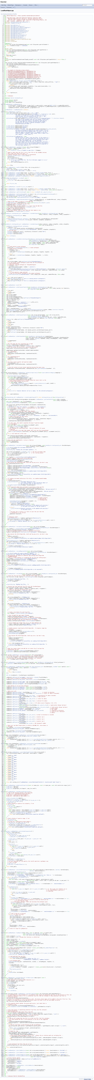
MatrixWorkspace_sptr (25, 466)
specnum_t (32, 199)
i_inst (28, 451)
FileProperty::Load (46, 114)
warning (15, 640)
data (22, 978)
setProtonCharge (41, 194)
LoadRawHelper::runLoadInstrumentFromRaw (19, 526)
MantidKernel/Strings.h (17, 37)
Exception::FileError (16, 150)
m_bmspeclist (9, 799)
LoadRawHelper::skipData (14, 172)
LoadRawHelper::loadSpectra (15, 932)
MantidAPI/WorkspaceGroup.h (18, 29)
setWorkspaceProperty (14, 270)
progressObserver (26, 459)
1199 (2, 1055)
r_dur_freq (31, 695)
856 (2, 743)
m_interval (9, 800)
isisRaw (19, 169)
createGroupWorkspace (20, 247)
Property (8, 319)
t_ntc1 (33, 206)
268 (2, 224)
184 (2, 174)
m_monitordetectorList (15, 375)
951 (2, 831)
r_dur (33, 692)
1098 (2, 977)
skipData (42, 172)
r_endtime (49, 740)
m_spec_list (9, 788)
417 (2, 336)
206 (2, 188)
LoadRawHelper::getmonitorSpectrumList (28, 372)
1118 (2, 993)
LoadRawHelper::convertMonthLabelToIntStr (23, 752)
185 (2, 176)
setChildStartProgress (12, 460)
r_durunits (38, 693)
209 (2, 192)
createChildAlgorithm (20, 457)
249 (2, 213)
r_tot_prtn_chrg (43, 707)
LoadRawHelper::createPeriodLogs (16, 662)
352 (2, 287)
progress (8, 449)
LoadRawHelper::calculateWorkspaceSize (21, 831)
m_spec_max (9, 787)
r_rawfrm (36, 709)
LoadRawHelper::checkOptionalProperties (18, 791)
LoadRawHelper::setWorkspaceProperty (17, 287)
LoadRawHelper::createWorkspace (30, 213)
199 (2, 186)
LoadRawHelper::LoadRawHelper (13, 104)
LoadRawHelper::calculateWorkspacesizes (18, 869)
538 (2, 445)
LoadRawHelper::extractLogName (20, 654)
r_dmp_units (31, 698)
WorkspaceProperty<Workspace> (32, 118)
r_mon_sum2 (31, 719)
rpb (41, 192)
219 (2, 195)
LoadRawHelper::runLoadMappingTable (17, 551)
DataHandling (9, 7)
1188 (2, 1054)
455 (2, 372)
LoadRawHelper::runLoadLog (15, 573)
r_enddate (34, 736)
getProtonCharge (49, 194)
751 (2, 654)
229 (2, 199)
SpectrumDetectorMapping (48, 372)
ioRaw (7, 168)
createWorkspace (21, 251)
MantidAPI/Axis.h (15, 25)
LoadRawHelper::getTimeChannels (44, 399)
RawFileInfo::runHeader (33, 677)
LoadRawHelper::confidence (14, 977)
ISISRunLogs (22, 650)
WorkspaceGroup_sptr (34, 241)
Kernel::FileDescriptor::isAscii (17, 155)
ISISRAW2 (7, 178)
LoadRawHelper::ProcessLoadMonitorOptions (19, 1055)
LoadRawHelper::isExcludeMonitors (17, 1050)
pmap (15, 488)
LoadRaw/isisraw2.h (16, 23)
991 (2, 869)
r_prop (30, 723)
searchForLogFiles (29, 576)
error (12, 390)
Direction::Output (58, 118)
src (13, 7)
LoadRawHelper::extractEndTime (27, 735)
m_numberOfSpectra (11, 202)
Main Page (4, 5)
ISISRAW (55, 666)
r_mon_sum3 (31, 721)
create (26, 219)
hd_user (44, 681)
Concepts (25, 5)
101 (2, 104)
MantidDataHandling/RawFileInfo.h (19, 30)
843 (2, 735)
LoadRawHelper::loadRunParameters (17, 666)
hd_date (30, 744)
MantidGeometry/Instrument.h (18, 32)
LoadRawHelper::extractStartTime (27, 743)
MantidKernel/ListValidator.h (18, 34)
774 (2, 666)
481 (2, 397)
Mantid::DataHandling (16, 98)
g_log (7, 170)
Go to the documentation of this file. (9, 14)
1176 (2, 1050)
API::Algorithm (33, 244)
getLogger (13, 278)
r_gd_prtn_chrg (46, 192)
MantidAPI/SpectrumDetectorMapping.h (20, 27)
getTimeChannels (16, 402)
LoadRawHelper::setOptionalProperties (18, 785)
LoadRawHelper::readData (14, 188)
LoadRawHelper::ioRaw (13, 174)
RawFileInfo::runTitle (32, 679)
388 (2, 314)
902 (2, 785)
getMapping (24, 377)
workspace (25, 218)
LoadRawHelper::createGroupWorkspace (26, 397)
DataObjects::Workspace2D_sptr (13, 213)
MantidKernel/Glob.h (16, 33)
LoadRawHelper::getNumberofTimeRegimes (18, 176)
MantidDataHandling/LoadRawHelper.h (20, 22)
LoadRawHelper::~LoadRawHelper (13, 109)
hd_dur (42, 683)
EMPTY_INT (52, 105)
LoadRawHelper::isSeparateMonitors (17, 1054)
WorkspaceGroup (59, 397)
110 (2, 111)
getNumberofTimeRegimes (26, 944)
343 (2, 285)
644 (2, 551)
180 (2, 173)
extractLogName (30, 620)
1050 (2, 932)
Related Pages (11, 5)
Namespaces (18, 5)
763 (2, 662)
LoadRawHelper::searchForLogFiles (27, 993)
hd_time (48, 748)
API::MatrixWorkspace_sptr (36, 666)
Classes (30, 5)
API (15, 101)
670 (2, 573)
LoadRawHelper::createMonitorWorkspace (18, 239)
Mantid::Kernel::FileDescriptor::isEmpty (21, 605)
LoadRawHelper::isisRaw (17, 178)
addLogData (11, 197)
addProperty (15, 677)
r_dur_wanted (39, 710)
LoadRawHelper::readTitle (14, 167)
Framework (3, 7)
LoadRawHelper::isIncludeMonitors (17, 1052)
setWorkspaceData (13, 961)
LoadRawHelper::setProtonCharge (16, 194)
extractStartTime (20, 730)
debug (18, 278)
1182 (2, 1052)
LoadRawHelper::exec (13, 285)
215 (2, 194)
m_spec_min (9, 786)
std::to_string (22, 196)
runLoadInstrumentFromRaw (14, 484)
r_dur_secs (31, 714)
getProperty (27, 297)
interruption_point (15, 969)
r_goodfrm (36, 708)
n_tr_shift (45, 176)
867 (2, 752)
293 (2, 239)
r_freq (30, 703)
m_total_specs (12, 838)
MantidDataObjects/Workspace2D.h (19, 31)
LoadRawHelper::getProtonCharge (17, 192)
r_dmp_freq (31, 700)
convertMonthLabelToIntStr (40, 739)
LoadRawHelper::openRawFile (16, 147)
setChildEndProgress (11, 461)
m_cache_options (10, 125)
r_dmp (33, 696)
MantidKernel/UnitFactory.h (18, 38)
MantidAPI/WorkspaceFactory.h (18, 28)
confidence (11, 983)
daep (41, 176)
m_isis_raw (12, 179)
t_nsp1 (47, 202)
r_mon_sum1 (31, 716)
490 (2, 399)
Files (36, 5)
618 (2, 526)
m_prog (8, 448)
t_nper (23, 204)
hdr (41, 681)
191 (2, 178)
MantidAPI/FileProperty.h (17, 26)
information (13, 170)
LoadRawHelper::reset (13, 186)
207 (2, 189)
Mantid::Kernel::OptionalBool (39, 467)
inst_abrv (44, 682)
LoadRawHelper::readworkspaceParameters (18, 199)
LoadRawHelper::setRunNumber (15, 195)
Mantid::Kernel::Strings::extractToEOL (20, 80)
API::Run (27, 194)
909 (2, 791)
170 (2, 167)
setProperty (13, 310)
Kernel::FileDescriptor (28, 977)
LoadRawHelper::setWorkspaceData (16, 336)
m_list (8, 798)
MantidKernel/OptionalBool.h (18, 35)
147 (2, 147)
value (16, 492)
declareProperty (10, 114)
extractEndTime (18, 727)
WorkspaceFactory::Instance (16, 219)
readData (46, 188)
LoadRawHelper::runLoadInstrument (17, 445)
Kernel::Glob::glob (15, 1027)
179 (2, 172)
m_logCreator (9, 650)
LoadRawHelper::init (13, 111)
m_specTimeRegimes (41, 368)
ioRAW (43, 174)
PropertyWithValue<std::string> (25, 197)
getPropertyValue (26, 261)
